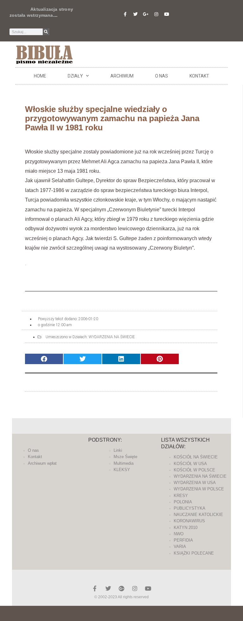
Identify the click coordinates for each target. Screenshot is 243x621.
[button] (44, 359)
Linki (118, 450)
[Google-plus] (121, 588)
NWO (179, 533)
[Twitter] (135, 14)
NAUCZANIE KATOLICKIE (198, 514)
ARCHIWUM (122, 75)
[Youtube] (166, 14)
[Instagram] (156, 14)
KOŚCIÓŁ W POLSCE (194, 470)
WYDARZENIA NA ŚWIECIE (112, 337)
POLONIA (183, 502)
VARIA (180, 546)
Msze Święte (125, 456)
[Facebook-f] (125, 14)
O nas (161, 75)
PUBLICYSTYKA (189, 508)
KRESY (181, 495)
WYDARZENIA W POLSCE (199, 489)
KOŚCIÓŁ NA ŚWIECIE (196, 457)
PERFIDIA (183, 540)
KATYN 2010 (185, 527)
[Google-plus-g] (145, 14)
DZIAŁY (75, 75)
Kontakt (199, 75)
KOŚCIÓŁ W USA (190, 463)
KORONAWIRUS (189, 521)
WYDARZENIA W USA (195, 482)
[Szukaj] (46, 31)
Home (40, 75)
